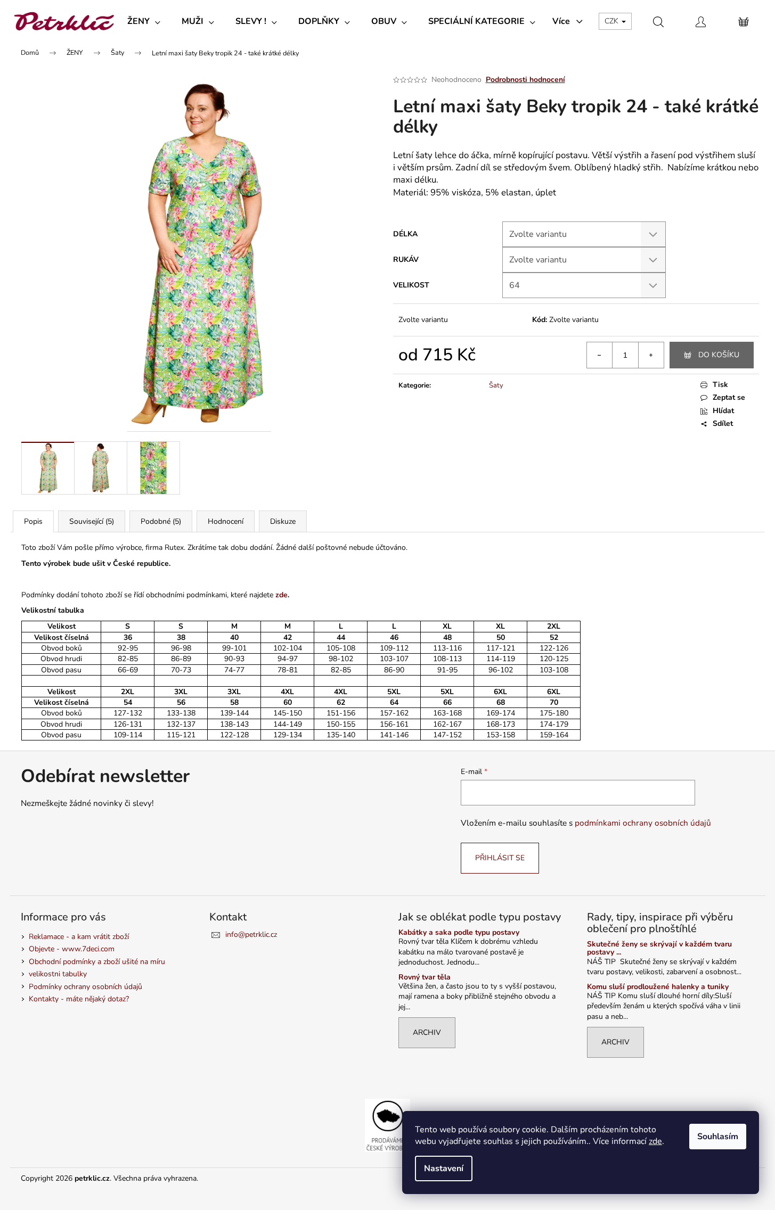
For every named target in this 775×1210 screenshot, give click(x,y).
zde (655, 1141)
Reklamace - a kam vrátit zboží (79, 937)
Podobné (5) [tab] (161, 521)
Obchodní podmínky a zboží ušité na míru (97, 962)
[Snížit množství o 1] (600, 355)
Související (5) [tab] (91, 521)
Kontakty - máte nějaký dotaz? (79, 999)
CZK (613, 21)
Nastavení (443, 1168)
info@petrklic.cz (251, 934)
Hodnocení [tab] (225, 521)
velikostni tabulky (58, 974)
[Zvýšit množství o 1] (651, 355)
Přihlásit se (500, 858)
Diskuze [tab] (283, 521)
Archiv (427, 1032)
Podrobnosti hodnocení (525, 80)
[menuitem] (144, 21)
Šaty (496, 385)
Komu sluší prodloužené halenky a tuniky (658, 987)
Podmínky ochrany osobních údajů (85, 987)
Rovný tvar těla (424, 977)
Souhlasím (717, 1136)
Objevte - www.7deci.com (72, 949)
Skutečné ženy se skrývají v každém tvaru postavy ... (659, 948)
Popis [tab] (33, 521)
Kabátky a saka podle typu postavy (458, 932)
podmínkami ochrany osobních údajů (643, 822)
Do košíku (718, 355)
